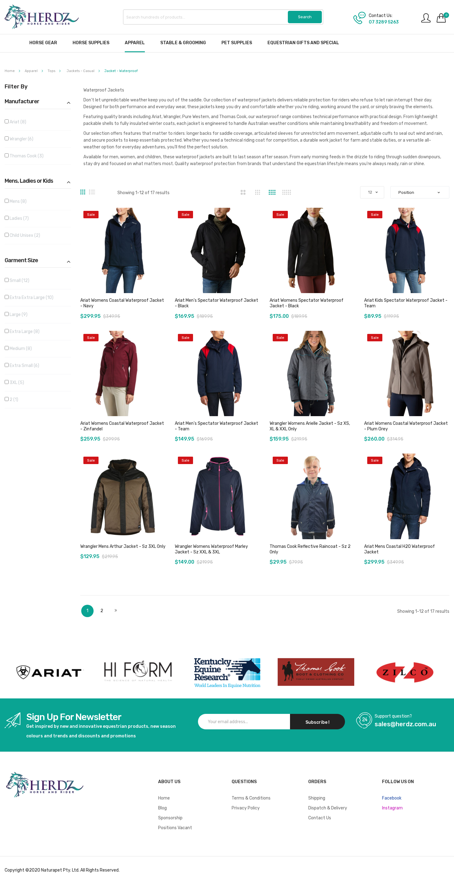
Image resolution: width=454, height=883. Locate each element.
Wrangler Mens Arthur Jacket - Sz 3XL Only (123, 546)
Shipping (316, 798)
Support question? (393, 716)
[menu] (227, 43)
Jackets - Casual (81, 71)
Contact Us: (381, 16)
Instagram (392, 808)
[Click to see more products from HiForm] (138, 672)
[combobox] (223, 17)
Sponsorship (170, 818)
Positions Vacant (175, 827)
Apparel (32, 71)
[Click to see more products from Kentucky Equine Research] (227, 672)
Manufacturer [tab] (22, 102)
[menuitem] (43, 42)
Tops (52, 71)
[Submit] (305, 17)
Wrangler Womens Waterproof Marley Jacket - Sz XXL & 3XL (211, 549)
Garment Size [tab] (21, 261)
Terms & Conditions (251, 798)
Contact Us (319, 818)
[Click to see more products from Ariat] (49, 672)
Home (10, 71)
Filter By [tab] (16, 87)
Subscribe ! (317, 722)
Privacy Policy (246, 808)
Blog (162, 808)
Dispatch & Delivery (327, 808)
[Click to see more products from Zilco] (315, 672)
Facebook (391, 798)
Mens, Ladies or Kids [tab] (29, 181)
